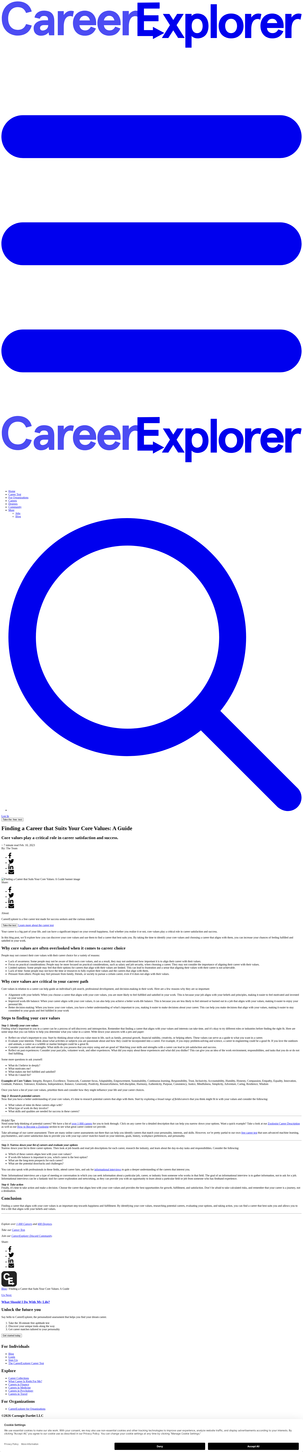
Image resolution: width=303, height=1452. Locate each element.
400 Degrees (45, 1223)
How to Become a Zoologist (33, 1126)
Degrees (13, 503)
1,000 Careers (24, 1223)
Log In (5, 816)
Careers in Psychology (20, 1390)
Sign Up (13, 1360)
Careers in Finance (18, 1384)
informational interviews (107, 1169)
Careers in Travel (17, 1393)
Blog (18, 516)
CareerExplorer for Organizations (26, 1408)
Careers (12, 500)
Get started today (12, 1335)
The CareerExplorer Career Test (26, 1363)
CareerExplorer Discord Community (31, 1235)
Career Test (14, 494)
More (11, 510)
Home (11, 491)
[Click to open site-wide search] (155, 810)
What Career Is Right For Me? (25, 1381)
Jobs (17, 513)
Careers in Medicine (19, 1387)
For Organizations (18, 497)
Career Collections (18, 1378)
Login (11, 1356)
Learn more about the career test (36, 925)
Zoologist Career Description (284, 1123)
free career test (249, 1132)
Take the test (12, 819)
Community (15, 506)
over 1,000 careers (82, 1123)
